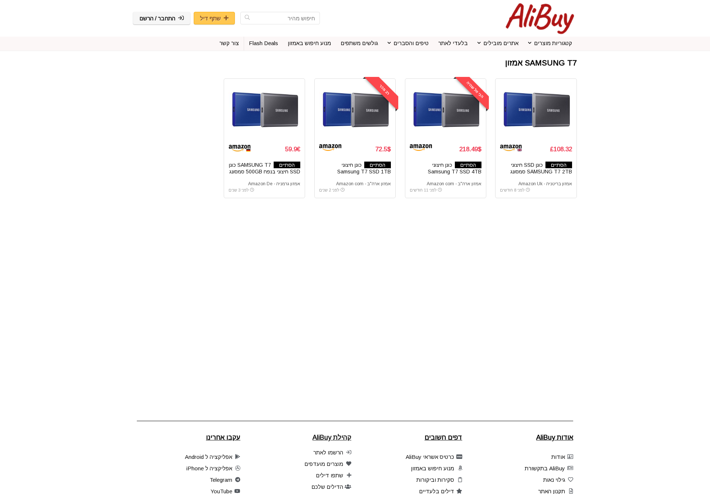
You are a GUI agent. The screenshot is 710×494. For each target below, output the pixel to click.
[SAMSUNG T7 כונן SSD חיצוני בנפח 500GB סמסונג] (264, 111)
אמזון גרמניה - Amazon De (274, 183)
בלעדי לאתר (453, 43)
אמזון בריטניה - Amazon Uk (545, 183)
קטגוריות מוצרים (553, 43)
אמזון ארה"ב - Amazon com (454, 183)
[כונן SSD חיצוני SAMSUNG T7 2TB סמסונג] (536, 111)
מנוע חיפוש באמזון (309, 43)
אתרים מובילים (500, 43)
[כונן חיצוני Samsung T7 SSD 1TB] (355, 111)
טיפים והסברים (411, 43)
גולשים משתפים (359, 43)
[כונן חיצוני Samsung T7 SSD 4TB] (445, 111)
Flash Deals (263, 43)
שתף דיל (210, 18)
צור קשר (229, 43)
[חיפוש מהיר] (247, 18)
